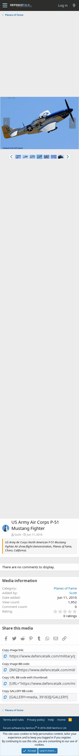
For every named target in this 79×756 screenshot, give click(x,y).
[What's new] (74, 5)
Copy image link (12, 650)
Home (61, 720)
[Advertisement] (39, 57)
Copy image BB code (15, 664)
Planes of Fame (65, 588)
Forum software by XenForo (35, 727)
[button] (5, 5)
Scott (17, 534)
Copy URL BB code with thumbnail (24, 677)
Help (51, 720)
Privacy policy (36, 720)
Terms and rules (13, 720)
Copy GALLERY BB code (17, 691)
